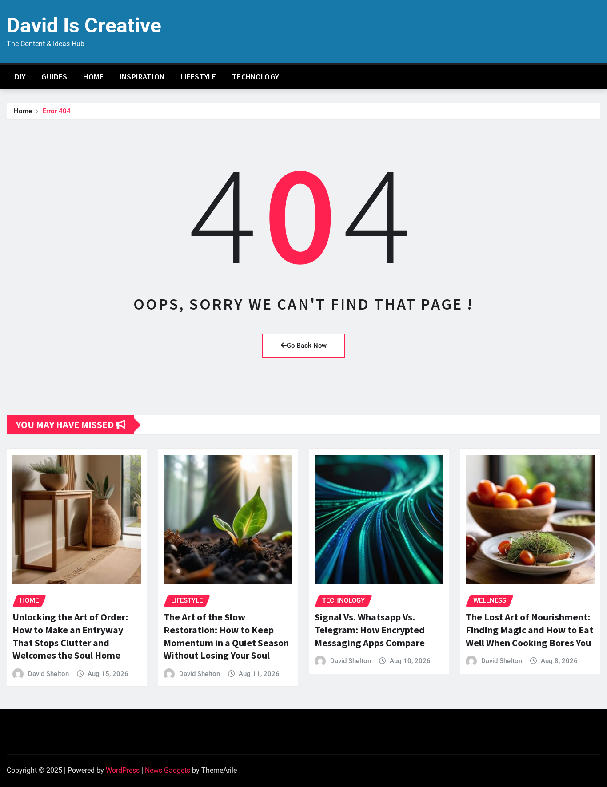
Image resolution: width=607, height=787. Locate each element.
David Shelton (48, 674)
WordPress (123, 770)
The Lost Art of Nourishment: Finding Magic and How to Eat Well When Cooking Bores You (529, 629)
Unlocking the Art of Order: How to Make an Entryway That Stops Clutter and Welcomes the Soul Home (70, 636)
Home (93, 77)
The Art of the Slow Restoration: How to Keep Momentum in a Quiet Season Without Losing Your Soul (226, 636)
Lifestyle (198, 77)
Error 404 (57, 111)
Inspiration (142, 77)
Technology (255, 77)
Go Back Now (307, 346)
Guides (54, 77)
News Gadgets (167, 770)
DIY (20, 77)
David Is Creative (84, 25)
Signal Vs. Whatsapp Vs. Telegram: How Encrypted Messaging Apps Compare (370, 629)
